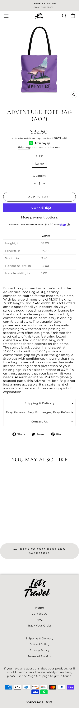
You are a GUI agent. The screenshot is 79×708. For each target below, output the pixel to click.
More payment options (39, 217)
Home (39, 607)
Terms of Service (39, 656)
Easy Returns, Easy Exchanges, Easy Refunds (39, 412)
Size (39, 156)
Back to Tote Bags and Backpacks (42, 551)
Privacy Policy (39, 650)
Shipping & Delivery (40, 403)
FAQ (39, 619)
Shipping (24, 147)
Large (39, 163)
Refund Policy (39, 644)
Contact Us (39, 421)
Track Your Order (39, 625)
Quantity (39, 175)
